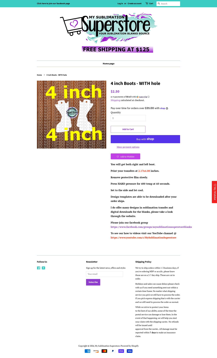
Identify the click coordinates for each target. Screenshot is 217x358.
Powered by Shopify (130, 345)
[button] (145, 96)
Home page (108, 63)
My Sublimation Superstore (107, 345)
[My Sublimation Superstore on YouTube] (43, 268)
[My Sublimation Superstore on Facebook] (38, 268)
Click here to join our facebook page (53, 3)
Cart (151, 3)
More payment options (128, 146)
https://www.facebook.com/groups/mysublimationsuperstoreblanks (151, 227)
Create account (134, 3)
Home (39, 75)
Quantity (116, 112)
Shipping (115, 100)
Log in (120, 3)
